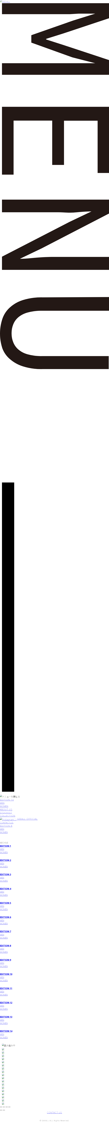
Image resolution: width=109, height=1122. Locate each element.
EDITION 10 (6, 974)
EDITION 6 (5, 917)
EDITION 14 (7, 799)
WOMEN (4, 806)
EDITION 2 (5, 860)
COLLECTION (7, 815)
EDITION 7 (5, 931)
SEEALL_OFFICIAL (27, 819)
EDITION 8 (6, 825)
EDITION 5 (5, 903)
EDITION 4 (5, 888)
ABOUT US (6, 809)
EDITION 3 (5, 874)
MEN (2, 803)
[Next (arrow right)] (4, 1110)
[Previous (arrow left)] (1, 1110)
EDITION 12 (6, 1002)
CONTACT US (6, 822)
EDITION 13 (6, 1016)
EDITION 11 (6, 988)
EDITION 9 (5, 960)
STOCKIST (6, 812)
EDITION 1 (5, 846)
